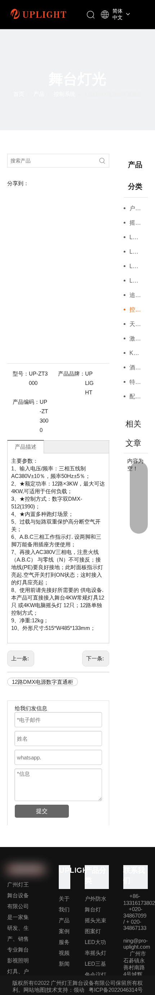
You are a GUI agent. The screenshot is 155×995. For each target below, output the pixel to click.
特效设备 (138, 382)
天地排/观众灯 (138, 324)
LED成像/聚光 (138, 281)
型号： (21, 374)
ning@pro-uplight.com (136, 943)
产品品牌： (71, 374)
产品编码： (26, 402)
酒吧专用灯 (138, 367)
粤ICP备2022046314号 (116, 990)
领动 (79, 990)
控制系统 (138, 309)
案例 (64, 931)
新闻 (64, 964)
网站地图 (34, 990)
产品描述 (25, 447)
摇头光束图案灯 (138, 223)
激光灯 (138, 338)
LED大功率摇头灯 (138, 237)
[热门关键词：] (102, 160)
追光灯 (138, 295)
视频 (64, 953)
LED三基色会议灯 (138, 252)
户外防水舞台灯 (138, 208)
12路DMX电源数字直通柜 (42, 682)
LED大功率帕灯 (138, 266)
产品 (64, 920)
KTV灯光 (138, 353)
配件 (135, 396)
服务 (64, 942)
